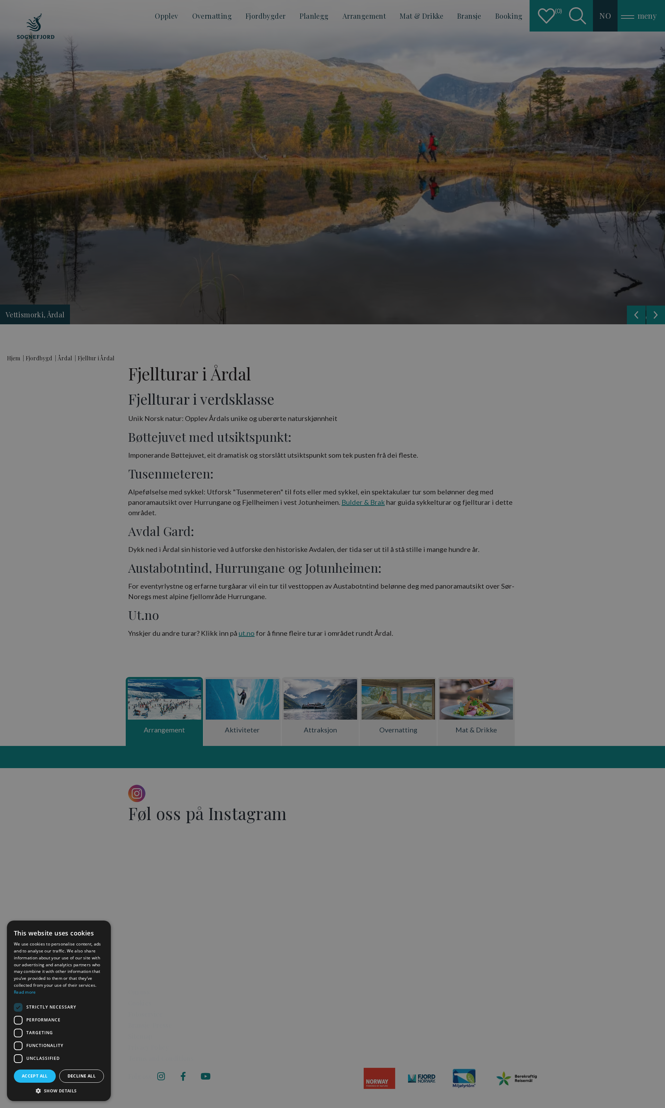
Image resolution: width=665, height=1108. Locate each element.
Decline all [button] (82, 1076)
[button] (59, 1090)
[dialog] (59, 1011)
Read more (25, 992)
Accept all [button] (35, 1076)
